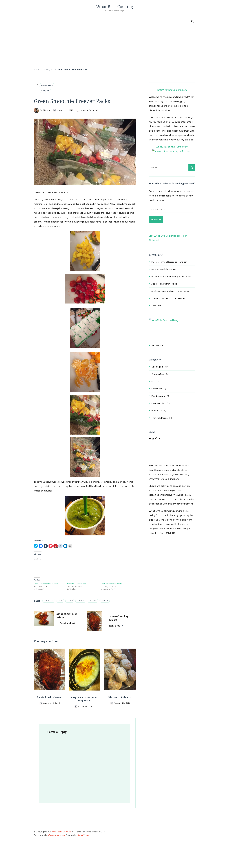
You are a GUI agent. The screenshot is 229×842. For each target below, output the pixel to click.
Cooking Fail (157, 367)
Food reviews (158, 396)
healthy (80, 601)
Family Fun (156, 389)
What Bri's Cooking (114, 6)
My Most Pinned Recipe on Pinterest (169, 262)
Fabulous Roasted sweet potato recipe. (171, 276)
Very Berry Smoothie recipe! (46, 584)
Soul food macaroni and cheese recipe (170, 291)
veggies (104, 601)
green (70, 601)
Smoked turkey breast (49, 697)
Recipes (45, 91)
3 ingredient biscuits (119, 697)
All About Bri (157, 346)
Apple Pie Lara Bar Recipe (164, 284)
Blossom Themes (56, 835)
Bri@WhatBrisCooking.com (172, 90)
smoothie (93, 601)
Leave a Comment (89, 110)
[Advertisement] (114, 46)
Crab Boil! (156, 306)
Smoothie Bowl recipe (76, 584)
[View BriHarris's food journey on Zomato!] (171, 151)
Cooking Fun (47, 85)
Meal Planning (158, 403)
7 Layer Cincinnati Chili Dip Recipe (168, 298)
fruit (60, 601)
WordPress (83, 835)
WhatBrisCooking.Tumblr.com (172, 147)
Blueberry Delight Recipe (163, 269)
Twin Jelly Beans (159, 418)
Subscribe (156, 219)
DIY (153, 381)
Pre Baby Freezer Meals (111, 584)
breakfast (49, 601)
